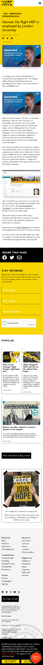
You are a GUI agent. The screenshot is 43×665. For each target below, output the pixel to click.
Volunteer (26, 561)
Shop (24, 566)
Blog (5, 13)
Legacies (26, 569)
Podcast (5, 543)
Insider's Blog (15, 13)
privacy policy (9, 653)
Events (5, 578)
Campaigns (6, 581)
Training (5, 561)
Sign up (5, 584)
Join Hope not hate (10, 599)
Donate (25, 575)
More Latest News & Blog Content (16, 455)
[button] (40, 3)
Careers (25, 543)
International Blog (10, 16)
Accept (11, 661)
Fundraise (26, 564)
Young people (8, 558)
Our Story (26, 540)
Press (24, 546)
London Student (22, 227)
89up (10, 638)
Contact (25, 549)
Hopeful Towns (8, 564)
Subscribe (26, 572)
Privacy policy (28, 552)
